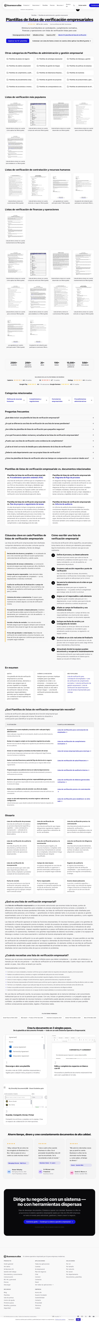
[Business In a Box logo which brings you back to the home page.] (12, 5)
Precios (52, 5)
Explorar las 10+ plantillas (17, 41)
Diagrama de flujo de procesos (67, 477)
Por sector (69, 1272)
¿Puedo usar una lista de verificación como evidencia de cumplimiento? (34, 441)
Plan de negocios (40, 1272)
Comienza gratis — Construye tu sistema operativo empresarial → (49, 1222)
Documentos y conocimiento (13, 1274)
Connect (37, 1277)
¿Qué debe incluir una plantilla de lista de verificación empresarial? (32, 418)
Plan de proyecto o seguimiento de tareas (27, 504)
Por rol (68, 1264)
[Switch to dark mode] (74, 5)
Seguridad (7, 1308)
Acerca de (68, 5)
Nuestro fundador (41, 1295)
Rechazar (71, 1319)
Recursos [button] (60, 5)
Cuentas (37, 1266)
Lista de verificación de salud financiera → (73, 760)
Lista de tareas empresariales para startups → (74, 751)
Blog (5, 1292)
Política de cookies (60, 1319)
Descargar (7, 1285)
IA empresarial (40, 1269)
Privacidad (38, 1303)
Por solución (70, 1269)
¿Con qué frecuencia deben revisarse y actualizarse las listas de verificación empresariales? (42, 435)
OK (78, 1319)
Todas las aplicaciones (42, 1264)
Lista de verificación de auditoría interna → (73, 770)
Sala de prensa (9, 1298)
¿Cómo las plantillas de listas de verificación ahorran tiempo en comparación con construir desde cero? (47, 458)
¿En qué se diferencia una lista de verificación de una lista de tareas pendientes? (37, 423)
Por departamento (72, 1274)
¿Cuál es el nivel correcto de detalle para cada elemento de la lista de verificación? (38, 447)
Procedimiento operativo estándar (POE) (26, 477)
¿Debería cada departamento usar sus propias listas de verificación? (32, 452)
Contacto (38, 1300)
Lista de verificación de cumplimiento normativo (78, 681)
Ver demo (7, 1266)
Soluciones (35, 5)
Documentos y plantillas (74, 1277)
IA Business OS (9, 1269)
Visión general (8, 1264)
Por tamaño (70, 1266)
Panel (37, 1282)
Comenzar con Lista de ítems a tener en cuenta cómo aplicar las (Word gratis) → (61, 41)
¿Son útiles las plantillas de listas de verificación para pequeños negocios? (35, 429)
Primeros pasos (9, 1303)
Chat (36, 1274)
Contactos (38, 1279)
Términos (38, 1305)
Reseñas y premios (10, 1305)
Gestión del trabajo (10, 1272)
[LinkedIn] (78, 1316)
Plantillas (45, 5)
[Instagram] (82, 1316)
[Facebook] (89, 1316)
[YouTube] (93, 1316)
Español (57, 1316)
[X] (85, 1316)
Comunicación (8, 1277)
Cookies (37, 1308)
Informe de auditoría (63, 504)
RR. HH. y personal (10, 1279)
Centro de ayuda (9, 1300)
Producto (26, 5)
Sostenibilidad (39, 1298)
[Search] (78, 9)
